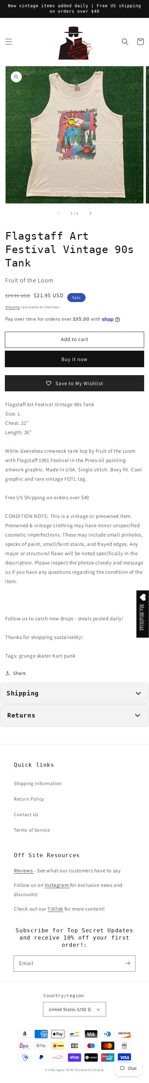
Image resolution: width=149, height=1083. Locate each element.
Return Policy (29, 799)
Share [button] (19, 673)
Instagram (57, 885)
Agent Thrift (64, 1070)
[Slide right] (90, 213)
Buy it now (74, 359)
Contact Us (26, 814)
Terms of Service (32, 830)
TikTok (55, 908)
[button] (8, 41)
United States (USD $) (70, 1009)
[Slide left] (59, 213)
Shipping (12, 307)
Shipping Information (38, 783)
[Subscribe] (127, 963)
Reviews (24, 870)
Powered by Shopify (89, 1070)
